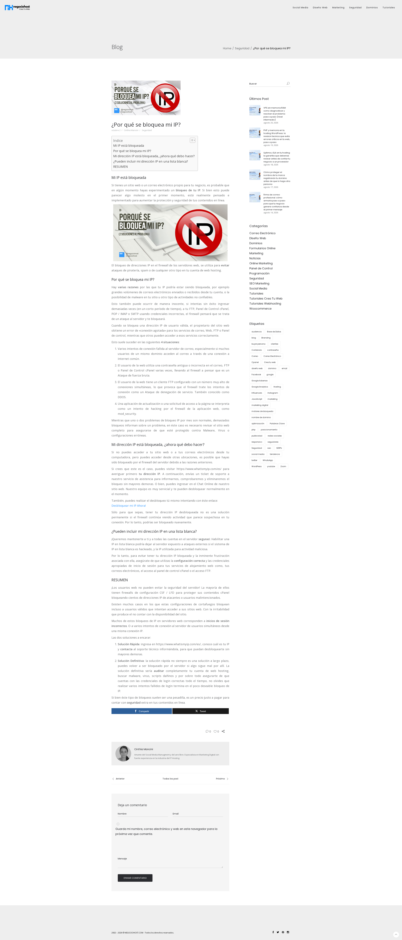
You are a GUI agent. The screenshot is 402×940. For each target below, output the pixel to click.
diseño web (257, 368)
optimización (258, 423)
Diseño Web (320, 7)
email (284, 368)
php (253, 429)
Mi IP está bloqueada (128, 145)
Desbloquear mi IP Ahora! (128, 505)
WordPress (257, 466)
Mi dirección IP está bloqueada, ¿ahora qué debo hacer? (154, 156)
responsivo (257, 442)
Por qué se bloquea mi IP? (132, 151)
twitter (254, 460)
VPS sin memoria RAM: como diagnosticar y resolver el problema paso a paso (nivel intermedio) (274, 113)
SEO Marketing (259, 283)
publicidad (257, 435)
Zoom (283, 466)
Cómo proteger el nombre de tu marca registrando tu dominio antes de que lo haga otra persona (276, 178)
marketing (272, 399)
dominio (272, 368)
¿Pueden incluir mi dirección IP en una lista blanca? (150, 161)
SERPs (279, 448)
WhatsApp (268, 460)
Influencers (257, 393)
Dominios (372, 7)
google (269, 374)
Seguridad (355, 7)
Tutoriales (389, 7)
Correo (255, 356)
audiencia (257, 331)
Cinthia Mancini (131, 130)
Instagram (273, 393)
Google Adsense (259, 380)
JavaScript (257, 399)
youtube (271, 466)
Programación (259, 273)
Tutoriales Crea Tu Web (265, 298)
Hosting (277, 386)
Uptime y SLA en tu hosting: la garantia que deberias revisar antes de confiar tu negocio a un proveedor (276, 157)
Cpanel (255, 362)
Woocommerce (260, 309)
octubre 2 (115, 130)
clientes (274, 344)
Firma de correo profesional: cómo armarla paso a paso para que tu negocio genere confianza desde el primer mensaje (276, 202)
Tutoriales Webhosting (265, 303)
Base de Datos (274, 331)
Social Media (300, 7)
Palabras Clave (277, 423)
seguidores (273, 442)
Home (227, 48)
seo (269, 448)
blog (254, 337)
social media (258, 454)
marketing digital (260, 405)
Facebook (256, 374)
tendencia (275, 454)
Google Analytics (260, 386)
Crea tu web (270, 362)
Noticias (255, 258)
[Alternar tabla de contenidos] (191, 140)
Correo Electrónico (262, 233)
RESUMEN (120, 166)
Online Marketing (261, 263)
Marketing (338, 7)
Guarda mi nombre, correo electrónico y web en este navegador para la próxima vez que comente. (166, 831)
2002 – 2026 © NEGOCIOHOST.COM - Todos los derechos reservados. (142, 932)
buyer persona (258, 344)
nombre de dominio (261, 417)
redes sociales (275, 435)
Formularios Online (262, 248)
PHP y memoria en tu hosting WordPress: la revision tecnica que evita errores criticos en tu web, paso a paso (276, 136)
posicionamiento (269, 429)
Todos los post (170, 778)
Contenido (257, 350)
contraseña (273, 350)
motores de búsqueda (262, 411)
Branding (266, 337)
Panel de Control (261, 268)
